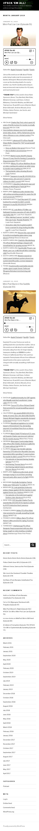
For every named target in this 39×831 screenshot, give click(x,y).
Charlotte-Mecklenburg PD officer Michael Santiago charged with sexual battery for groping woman (19, 242)
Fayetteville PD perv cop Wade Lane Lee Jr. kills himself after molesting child (19, 250)
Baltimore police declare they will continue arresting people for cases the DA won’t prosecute (19, 194)
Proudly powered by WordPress (14, 826)
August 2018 (8, 706)
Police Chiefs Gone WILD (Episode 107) (17, 562)
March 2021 (7, 643)
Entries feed (7, 803)
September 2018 (9, 702)
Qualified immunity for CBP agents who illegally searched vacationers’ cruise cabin (19, 400)
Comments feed (9, 807)
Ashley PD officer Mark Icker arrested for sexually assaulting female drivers (18, 513)
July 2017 (6, 761)
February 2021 (8, 647)
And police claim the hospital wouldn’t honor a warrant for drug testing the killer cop (20, 227)
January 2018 (8, 736)
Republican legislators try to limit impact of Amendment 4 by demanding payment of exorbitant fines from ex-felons (18, 425)
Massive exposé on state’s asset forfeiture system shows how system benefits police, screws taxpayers (18, 258)
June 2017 (6, 765)
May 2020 (7, 660)
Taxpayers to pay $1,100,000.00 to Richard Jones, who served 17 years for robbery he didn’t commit (19, 178)
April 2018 (7, 723)
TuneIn (32, 70)
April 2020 (7, 664)
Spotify (25, 70)
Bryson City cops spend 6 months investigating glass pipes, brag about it (19, 235)
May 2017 (6, 769)
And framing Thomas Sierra (15, 464)
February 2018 (8, 731)
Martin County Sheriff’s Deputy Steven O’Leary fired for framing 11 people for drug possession (19, 158)
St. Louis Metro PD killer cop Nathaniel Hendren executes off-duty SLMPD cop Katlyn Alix (19, 212)
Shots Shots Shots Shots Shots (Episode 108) (19, 558)
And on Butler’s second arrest (16, 151)
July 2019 (6, 681)
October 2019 (8, 672)
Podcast (6, 786)
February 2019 (8, 685)
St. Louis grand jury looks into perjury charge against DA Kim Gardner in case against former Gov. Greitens (19, 490)
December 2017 (9, 740)
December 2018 (9, 694)
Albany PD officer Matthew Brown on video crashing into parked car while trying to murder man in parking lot (19, 166)
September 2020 (9, 656)
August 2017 (7, 757)
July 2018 (6, 710)
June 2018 (7, 715)
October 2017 (8, 748)
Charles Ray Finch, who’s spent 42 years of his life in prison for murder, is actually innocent (19, 125)
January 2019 (8, 689)
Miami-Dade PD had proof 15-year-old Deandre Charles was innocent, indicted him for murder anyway (19, 436)
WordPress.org (8, 812)
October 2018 (8, 698)
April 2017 (6, 773)
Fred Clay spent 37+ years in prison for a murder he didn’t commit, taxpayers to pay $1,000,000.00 (19, 201)
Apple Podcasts (16, 70)
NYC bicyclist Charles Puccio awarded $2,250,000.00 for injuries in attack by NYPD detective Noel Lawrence (19, 502)
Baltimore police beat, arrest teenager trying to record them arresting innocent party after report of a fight (18, 474)
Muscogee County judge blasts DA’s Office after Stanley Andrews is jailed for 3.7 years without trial (19, 443)
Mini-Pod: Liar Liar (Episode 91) (17, 24)
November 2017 (9, 744)
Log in (5, 799)
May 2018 (6, 719)
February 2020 (8, 668)
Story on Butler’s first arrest (15, 148)
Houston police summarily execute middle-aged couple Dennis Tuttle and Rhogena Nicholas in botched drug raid (18, 268)
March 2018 (7, 727)
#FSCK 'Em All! (14, 3)
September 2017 (9, 752)
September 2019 (9, 677)
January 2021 (7, 651)
